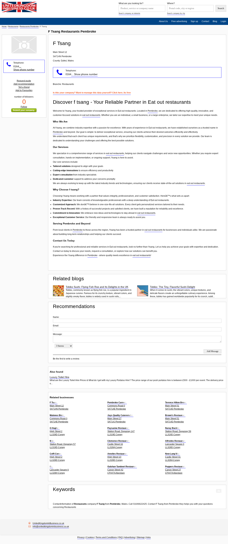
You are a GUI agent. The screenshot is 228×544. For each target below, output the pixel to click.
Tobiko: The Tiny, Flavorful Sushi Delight (172, 286)
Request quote (24, 81)
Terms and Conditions (106, 537)
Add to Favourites (23, 90)
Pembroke (153, 111)
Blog (215, 21)
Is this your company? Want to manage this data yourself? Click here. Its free (92, 92)
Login (223, 21)
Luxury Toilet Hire (59, 377)
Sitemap (141, 537)
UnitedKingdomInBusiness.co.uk (48, 523)
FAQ (120, 537)
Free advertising (179, 21)
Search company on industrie (129, 13)
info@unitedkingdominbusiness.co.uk (51, 526)
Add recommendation (24, 84)
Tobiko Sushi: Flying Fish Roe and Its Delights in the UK (97, 286)
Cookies (90, 537)
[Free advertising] (19, 7)
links (148, 537)
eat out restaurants (91, 115)
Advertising (129, 537)
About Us (163, 21)
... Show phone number (84, 74)
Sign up (194, 21)
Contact (205, 21)
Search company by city (176, 13)
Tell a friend (24, 87)
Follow (24, 107)
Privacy (80, 537)
